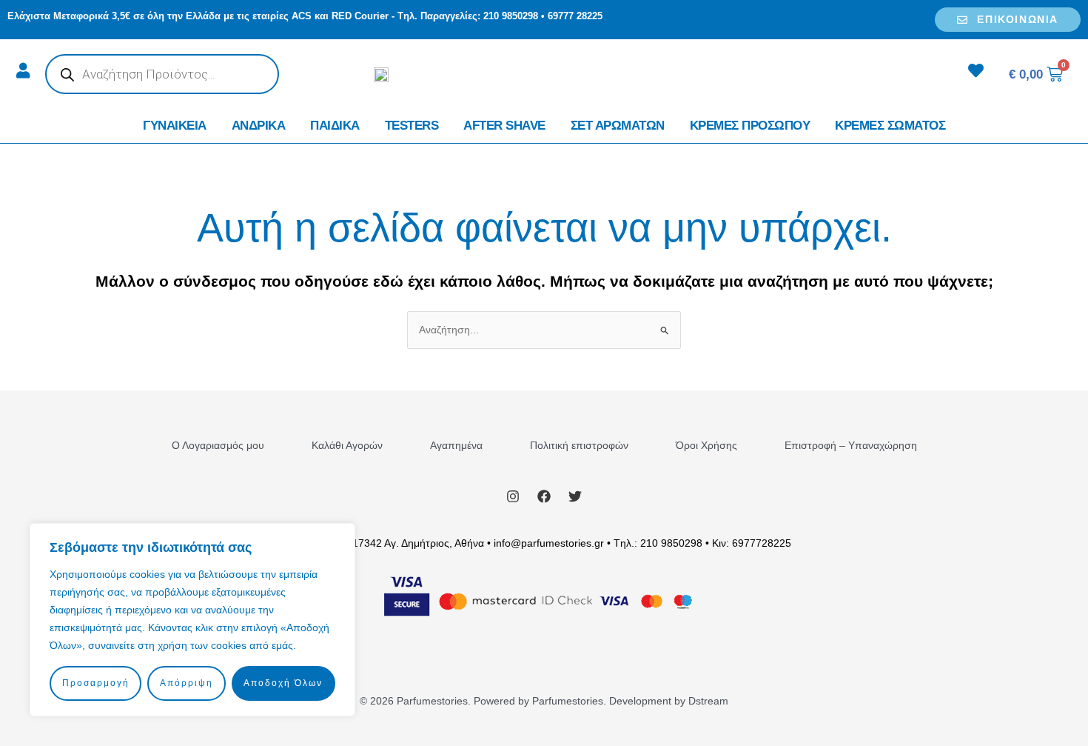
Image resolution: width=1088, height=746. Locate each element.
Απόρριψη (186, 683)
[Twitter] (575, 496)
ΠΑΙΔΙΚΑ (335, 126)
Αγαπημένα (456, 445)
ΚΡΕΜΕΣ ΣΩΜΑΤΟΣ (890, 126)
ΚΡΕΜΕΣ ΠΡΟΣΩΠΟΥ (750, 126)
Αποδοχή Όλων (283, 683)
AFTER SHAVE (504, 126)
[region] (192, 619)
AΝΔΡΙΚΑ (259, 126)
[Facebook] (544, 496)
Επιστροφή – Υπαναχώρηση (851, 445)
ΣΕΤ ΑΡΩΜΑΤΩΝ (618, 126)
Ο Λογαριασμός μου (218, 445)
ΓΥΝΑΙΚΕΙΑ (174, 126)
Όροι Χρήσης (706, 445)
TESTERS (412, 126)
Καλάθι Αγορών (347, 445)
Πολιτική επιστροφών (579, 445)
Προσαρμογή (96, 683)
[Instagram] (513, 496)
